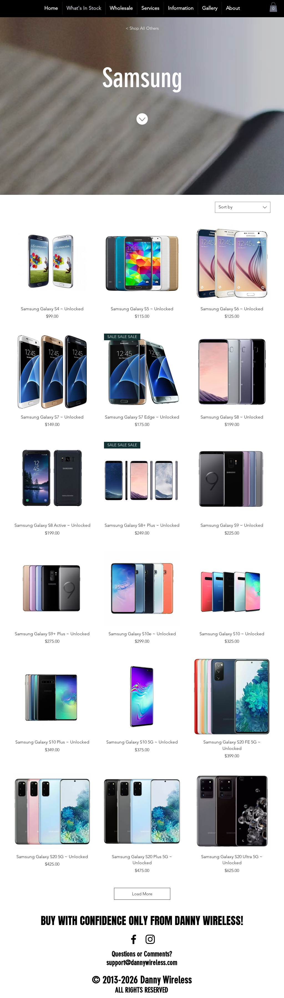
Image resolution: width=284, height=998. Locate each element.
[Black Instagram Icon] (150, 939)
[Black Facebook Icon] (133, 939)
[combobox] (242, 207)
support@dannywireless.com (141, 962)
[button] (273, 7)
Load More (142, 893)
